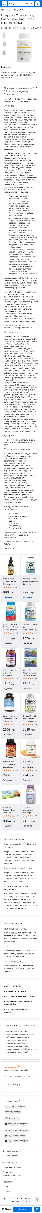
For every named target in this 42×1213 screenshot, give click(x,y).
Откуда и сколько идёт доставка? (22, 996)
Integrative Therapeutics (20, 28)
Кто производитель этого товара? (17, 1010)
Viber (7, 1106)
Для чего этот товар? (16, 991)
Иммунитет (18, 10)
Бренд (4, 28)
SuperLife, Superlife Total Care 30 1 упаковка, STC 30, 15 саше (10, 812)
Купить (22, 1209)
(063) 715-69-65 (18, 1106)
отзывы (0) (24, 1070)
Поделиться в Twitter (17, 1136)
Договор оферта (10, 1162)
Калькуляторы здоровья (18, 1124)
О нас (5, 1187)
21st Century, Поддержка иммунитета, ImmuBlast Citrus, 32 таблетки (30, 767)
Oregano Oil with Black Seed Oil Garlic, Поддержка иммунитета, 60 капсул (30, 721)
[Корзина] (37, 3)
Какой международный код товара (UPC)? (18, 1002)
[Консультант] (37, 1199)
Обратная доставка (12, 1167)
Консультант (14, 1118)
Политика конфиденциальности (13, 1173)
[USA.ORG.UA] (4, 3)
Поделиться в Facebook (18, 1130)
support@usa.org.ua (13, 1112)
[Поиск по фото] (27, 3)
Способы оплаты (11, 1156)
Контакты (7, 1182)
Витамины (5, 10)
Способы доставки (12, 1151)
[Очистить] (31, 3)
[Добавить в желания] (37, 1209)
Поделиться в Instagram (18, 1141)
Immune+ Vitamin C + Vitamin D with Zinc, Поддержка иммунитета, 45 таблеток (10, 629)
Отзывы (6, 1191)
